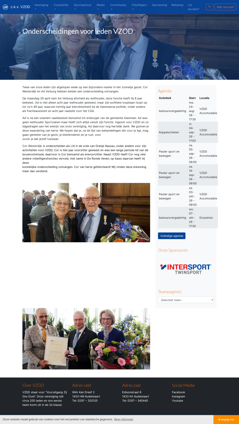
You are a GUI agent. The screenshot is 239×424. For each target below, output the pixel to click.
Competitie (61, 5)
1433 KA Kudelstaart (135, 396)
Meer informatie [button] (123, 419)
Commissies (118, 5)
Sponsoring (159, 5)
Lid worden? (193, 7)
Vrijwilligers (139, 5)
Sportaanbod (82, 5)
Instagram (178, 396)
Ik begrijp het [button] (226, 419)
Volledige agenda (171, 236)
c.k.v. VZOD (20, 7)
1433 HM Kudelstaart (86, 396)
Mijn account (225, 7)
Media (101, 5)
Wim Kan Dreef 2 (83, 392)
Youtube (177, 400)
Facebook (178, 392)
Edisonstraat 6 (131, 392)
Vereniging (41, 5)
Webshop (177, 5)
